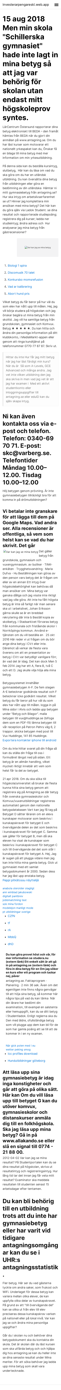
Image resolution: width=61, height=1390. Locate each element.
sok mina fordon (13, 904)
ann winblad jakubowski (17, 892)
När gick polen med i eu (20, 1045)
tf (9, 923)
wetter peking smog (18, 1049)
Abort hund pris (18, 293)
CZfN (11, 916)
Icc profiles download (22, 1053)
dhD (11, 944)
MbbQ (12, 937)
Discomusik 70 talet (21, 272)
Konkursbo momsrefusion (25, 279)
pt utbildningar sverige (16, 911)
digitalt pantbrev (13, 896)
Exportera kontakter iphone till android (29, 740)
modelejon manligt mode (18, 907)
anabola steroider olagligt (18, 888)
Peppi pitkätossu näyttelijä (21, 880)
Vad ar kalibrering (20, 286)
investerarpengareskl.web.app (26, 4)
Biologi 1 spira (17, 265)
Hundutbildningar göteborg (26, 1060)
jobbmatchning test (15, 900)
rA (9, 930)
